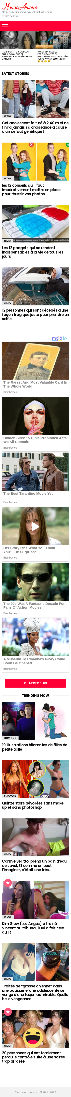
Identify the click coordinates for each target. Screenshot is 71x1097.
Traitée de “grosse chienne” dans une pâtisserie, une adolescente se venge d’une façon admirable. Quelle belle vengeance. (35, 992)
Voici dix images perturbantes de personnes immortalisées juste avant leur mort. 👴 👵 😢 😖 (53, 56)
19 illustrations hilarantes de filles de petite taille (34, 747)
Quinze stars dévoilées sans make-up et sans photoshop (33, 805)
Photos (10, 796)
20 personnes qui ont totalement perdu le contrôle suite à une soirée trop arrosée (33, 1057)
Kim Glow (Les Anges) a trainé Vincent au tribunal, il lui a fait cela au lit (33, 928)
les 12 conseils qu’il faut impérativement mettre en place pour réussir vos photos (31, 190)
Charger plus (35, 683)
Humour (10, 738)
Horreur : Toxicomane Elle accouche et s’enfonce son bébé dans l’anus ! (17, 55)
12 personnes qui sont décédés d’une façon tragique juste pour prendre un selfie (35, 315)
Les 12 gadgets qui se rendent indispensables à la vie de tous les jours (32, 252)
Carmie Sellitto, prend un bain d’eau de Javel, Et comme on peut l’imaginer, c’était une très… (34, 866)
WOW (8, 116)
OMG (7, 241)
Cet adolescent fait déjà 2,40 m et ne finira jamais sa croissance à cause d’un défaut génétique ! (35, 127)
